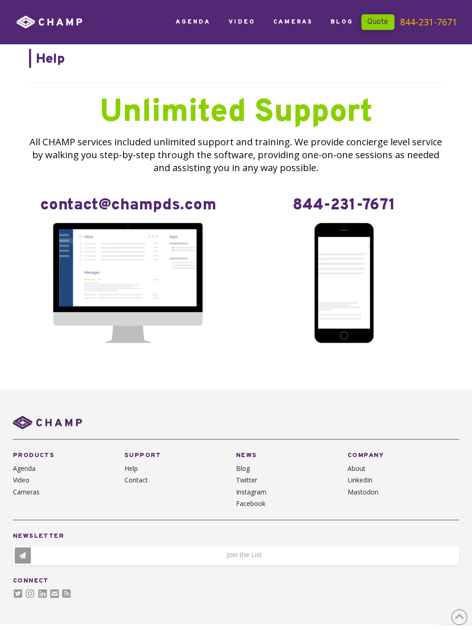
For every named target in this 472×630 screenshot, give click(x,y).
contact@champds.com (128, 205)
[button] (236, 555)
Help (50, 59)
